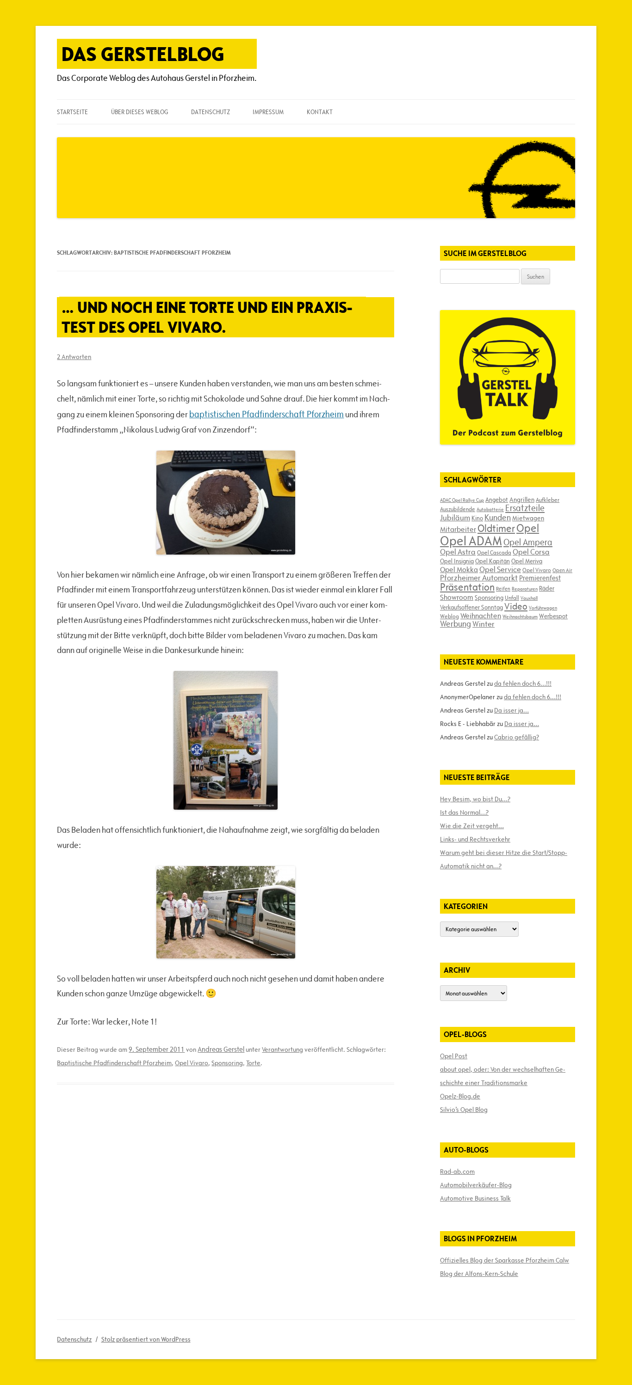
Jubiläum (455, 518)
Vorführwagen (543, 607)
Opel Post (453, 1056)
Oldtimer (496, 528)
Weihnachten (480, 615)
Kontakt (320, 112)
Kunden (497, 517)
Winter (483, 624)
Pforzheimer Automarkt (479, 578)
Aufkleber (547, 499)
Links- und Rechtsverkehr (475, 839)
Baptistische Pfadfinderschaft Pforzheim (114, 1063)
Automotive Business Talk (475, 1198)
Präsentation (467, 587)
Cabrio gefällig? (516, 737)
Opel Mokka (459, 569)
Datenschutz (210, 112)
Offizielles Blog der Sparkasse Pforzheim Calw (504, 1260)
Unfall (512, 597)
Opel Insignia (457, 561)
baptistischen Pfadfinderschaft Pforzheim (266, 414)
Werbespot (553, 616)
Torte (253, 1063)
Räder (546, 588)
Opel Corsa (531, 552)
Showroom (456, 597)
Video (515, 606)
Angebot (496, 499)
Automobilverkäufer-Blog (476, 1185)
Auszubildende (457, 509)
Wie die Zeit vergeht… (472, 826)
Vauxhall (529, 598)
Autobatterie (490, 509)
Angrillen (521, 499)
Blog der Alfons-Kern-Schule (479, 1273)
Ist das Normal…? (464, 812)
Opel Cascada (494, 552)
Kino (477, 518)
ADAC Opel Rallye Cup (462, 500)
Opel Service (500, 569)
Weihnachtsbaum (520, 616)
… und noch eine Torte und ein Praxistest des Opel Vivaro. (207, 317)
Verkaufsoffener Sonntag (471, 607)
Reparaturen (525, 589)
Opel (527, 528)
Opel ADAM (471, 541)
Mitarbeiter (458, 529)
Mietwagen (528, 518)
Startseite (72, 112)
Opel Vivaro (191, 1063)
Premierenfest (540, 578)
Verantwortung (282, 1049)
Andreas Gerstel (221, 1049)
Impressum (268, 112)
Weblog (449, 616)
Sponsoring (227, 1063)
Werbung (455, 623)
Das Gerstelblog (143, 54)
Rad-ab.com (457, 1171)
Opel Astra (458, 552)
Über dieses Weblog (139, 112)
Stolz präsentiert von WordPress (146, 1339)
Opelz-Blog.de (460, 1096)
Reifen (503, 588)
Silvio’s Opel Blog (464, 1109)
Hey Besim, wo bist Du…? (475, 799)
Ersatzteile (525, 507)
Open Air (562, 570)
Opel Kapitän (492, 561)
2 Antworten (74, 357)
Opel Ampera (527, 542)
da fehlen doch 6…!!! (522, 683)
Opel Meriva (526, 561)
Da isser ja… (511, 710)
